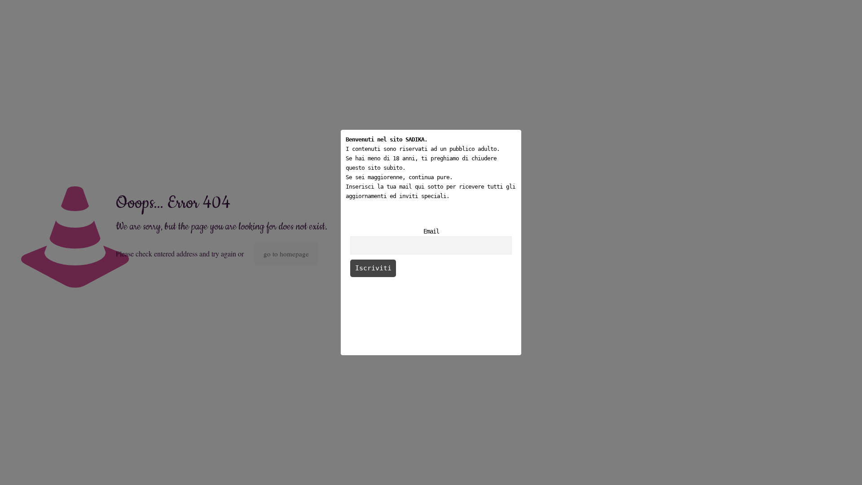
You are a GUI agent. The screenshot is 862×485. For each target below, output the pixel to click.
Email (431, 231)
